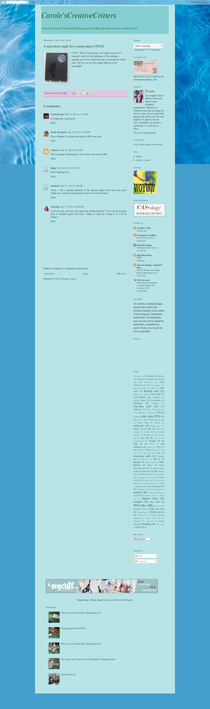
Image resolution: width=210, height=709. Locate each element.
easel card (160, 420)
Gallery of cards (143, 160)
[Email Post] (73, 93)
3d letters (160, 376)
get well (145, 437)
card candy (155, 394)
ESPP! (139, 257)
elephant (157, 422)
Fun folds (153, 435)
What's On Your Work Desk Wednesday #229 (81, 643)
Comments (142, 561)
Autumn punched (140, 388)
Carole (151, 91)
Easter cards (143, 422)
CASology (138, 403)
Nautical (144, 474)
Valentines (137, 521)
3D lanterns (148, 376)
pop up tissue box (143, 486)
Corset (151, 412)
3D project (140, 379)
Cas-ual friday (139, 400)
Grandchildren (138, 441)
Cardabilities (156, 397)
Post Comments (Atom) (65, 278)
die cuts (148, 416)
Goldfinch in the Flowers (147, 247)
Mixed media (150, 462)
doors (152, 419)
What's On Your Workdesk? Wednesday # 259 (81, 612)
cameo (145, 394)
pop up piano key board (155, 483)
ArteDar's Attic (144, 228)
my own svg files (150, 471)
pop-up (158, 486)
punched (137, 492)
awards (153, 388)
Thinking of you (156, 511)
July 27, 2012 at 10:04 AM (72, 206)
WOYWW (140, 527)
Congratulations (139, 412)
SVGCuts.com (143, 280)
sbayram (109, 599)
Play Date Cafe (146, 480)
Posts (139, 555)
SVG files (140, 505)
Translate (156, 49)
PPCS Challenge (139, 489)
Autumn (158, 385)
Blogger (129, 599)
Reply (53, 122)
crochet (136, 416)
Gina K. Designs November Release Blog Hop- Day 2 (148, 271)
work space (160, 524)
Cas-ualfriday (155, 400)
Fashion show (156, 426)
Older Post (121, 273)
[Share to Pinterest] (90, 93)
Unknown (55, 150)
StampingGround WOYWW (73, 628)
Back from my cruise (145, 237)
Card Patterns (139, 397)
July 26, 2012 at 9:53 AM (68, 167)
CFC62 (74, 52)
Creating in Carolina (146, 235)
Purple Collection (154, 492)
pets (154, 477)
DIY (162, 416)
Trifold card (141, 515)
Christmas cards (142, 406)
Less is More (145, 450)
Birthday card (151, 391)
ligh (156, 450)
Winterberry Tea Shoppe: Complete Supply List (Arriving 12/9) (147, 285)
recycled (136, 495)
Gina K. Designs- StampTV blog (149, 266)
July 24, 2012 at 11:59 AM (76, 114)
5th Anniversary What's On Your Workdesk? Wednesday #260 (88, 659)
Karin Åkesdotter (59, 132)
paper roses (145, 477)
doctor (138, 420)
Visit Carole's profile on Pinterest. (148, 144)
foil (149, 428)
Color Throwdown (154, 409)
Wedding (146, 524)
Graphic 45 (154, 440)
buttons (136, 394)
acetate (152, 379)
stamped (137, 501)
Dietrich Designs (144, 245)
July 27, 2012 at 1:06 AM (72, 185)
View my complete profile (144, 132)
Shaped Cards (150, 498)
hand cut (138, 443)
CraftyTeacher (57, 114)
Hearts (152, 444)
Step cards (155, 501)
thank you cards (157, 508)
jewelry (149, 447)
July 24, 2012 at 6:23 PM (71, 150)
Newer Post (49, 273)
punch (159, 489)
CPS (159, 412)
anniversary (148, 382)
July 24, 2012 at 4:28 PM (79, 132)
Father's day (138, 428)
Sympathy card (139, 509)
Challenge (155, 403)
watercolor (149, 521)
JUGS (158, 447)
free (148, 432)
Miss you (145, 459)
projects (151, 489)
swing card (158, 506)
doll (145, 420)
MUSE (147, 468)
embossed (138, 425)
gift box (157, 438)
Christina (55, 206)
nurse (152, 474)
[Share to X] (84, 93)
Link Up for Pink (151, 453)
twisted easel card (153, 518)
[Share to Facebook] (87, 93)
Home (85, 273)
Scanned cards (150, 495)
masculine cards (142, 456)
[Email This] (78, 93)
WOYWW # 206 (68, 674)
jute (135, 450)
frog (145, 434)
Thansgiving (141, 512)
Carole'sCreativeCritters (78, 15)
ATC (148, 385)
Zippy (53, 168)
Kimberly (55, 185)
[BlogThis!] (81, 93)
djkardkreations (144, 255)
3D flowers (137, 376)
